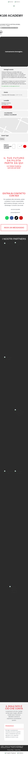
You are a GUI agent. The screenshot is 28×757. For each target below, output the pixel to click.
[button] (14, 9)
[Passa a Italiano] (17, 2)
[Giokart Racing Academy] (16, 218)
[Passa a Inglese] (10, 2)
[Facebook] (12, 218)
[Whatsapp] (7, 218)
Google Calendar (10, 114)
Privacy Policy (10, 749)
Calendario (8, 113)
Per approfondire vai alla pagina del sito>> (11, 86)
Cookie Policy (18, 749)
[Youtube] (21, 218)
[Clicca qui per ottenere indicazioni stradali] (24, 146)
